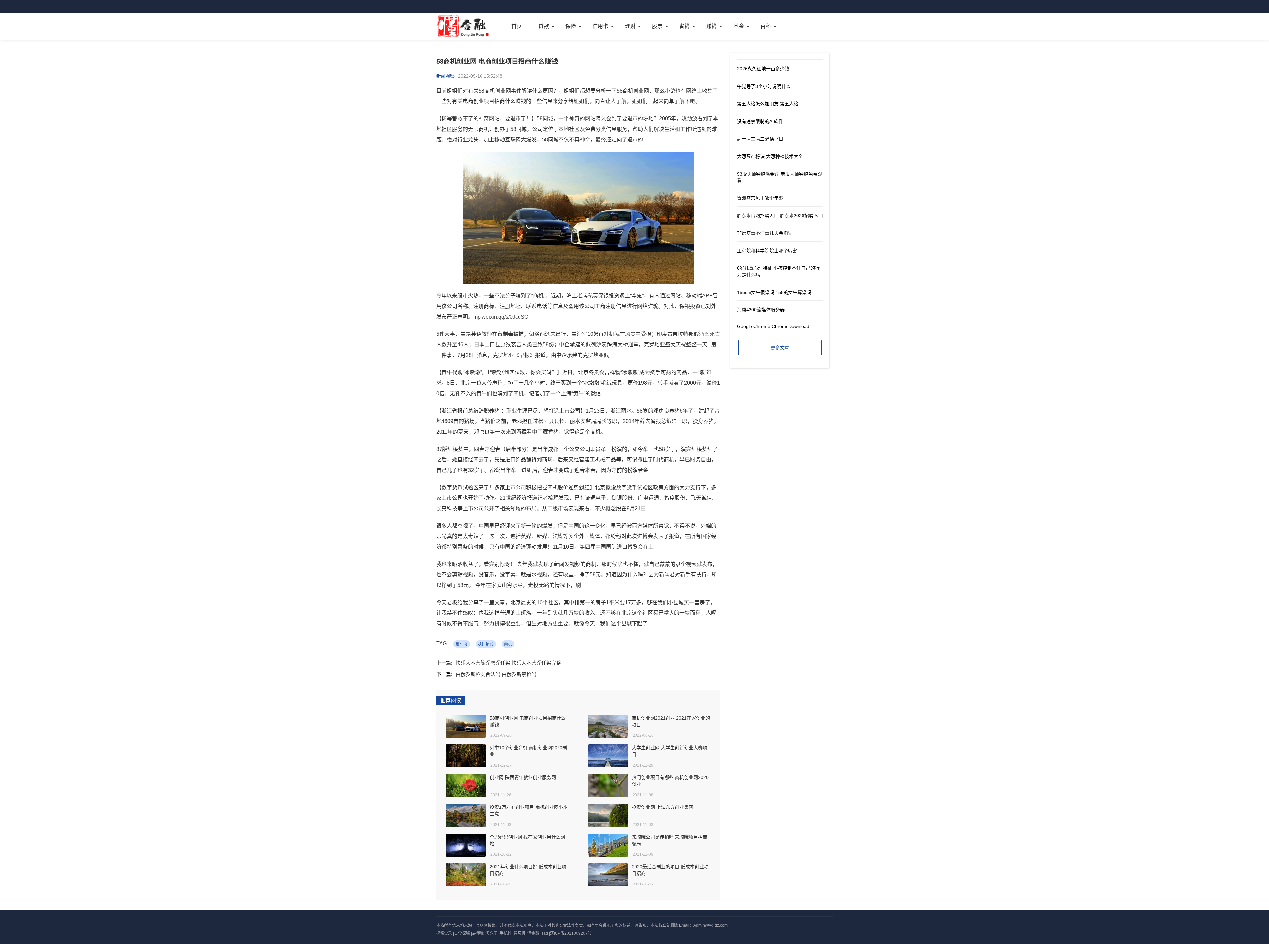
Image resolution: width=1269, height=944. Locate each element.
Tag (544, 933)
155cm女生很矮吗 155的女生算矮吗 (774, 292)
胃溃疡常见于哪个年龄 (760, 198)
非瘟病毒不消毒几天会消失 (764, 233)
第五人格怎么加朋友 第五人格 (767, 103)
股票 (657, 26)
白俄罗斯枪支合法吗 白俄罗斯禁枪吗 (496, 674)
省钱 (684, 26)
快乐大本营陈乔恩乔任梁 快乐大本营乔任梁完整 (508, 663)
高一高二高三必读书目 (760, 138)
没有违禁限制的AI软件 (760, 121)
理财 (630, 26)
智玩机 (519, 933)
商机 (508, 644)
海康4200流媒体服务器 (761, 309)
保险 (570, 26)
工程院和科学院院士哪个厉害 (767, 250)
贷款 (543, 26)
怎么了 (492, 933)
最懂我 (478, 933)
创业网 (462, 644)
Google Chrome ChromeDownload (773, 326)
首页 (516, 26)
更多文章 (780, 347)
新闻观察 (445, 76)
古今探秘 (462, 933)
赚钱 (711, 26)
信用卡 (600, 26)
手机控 (506, 933)
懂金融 (533, 933)
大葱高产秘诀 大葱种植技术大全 (770, 156)
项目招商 (486, 644)
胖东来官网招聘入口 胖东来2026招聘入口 (780, 215)
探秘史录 (444, 933)
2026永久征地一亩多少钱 (763, 68)
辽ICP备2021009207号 (571, 933)
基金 (738, 26)
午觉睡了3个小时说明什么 (763, 86)
